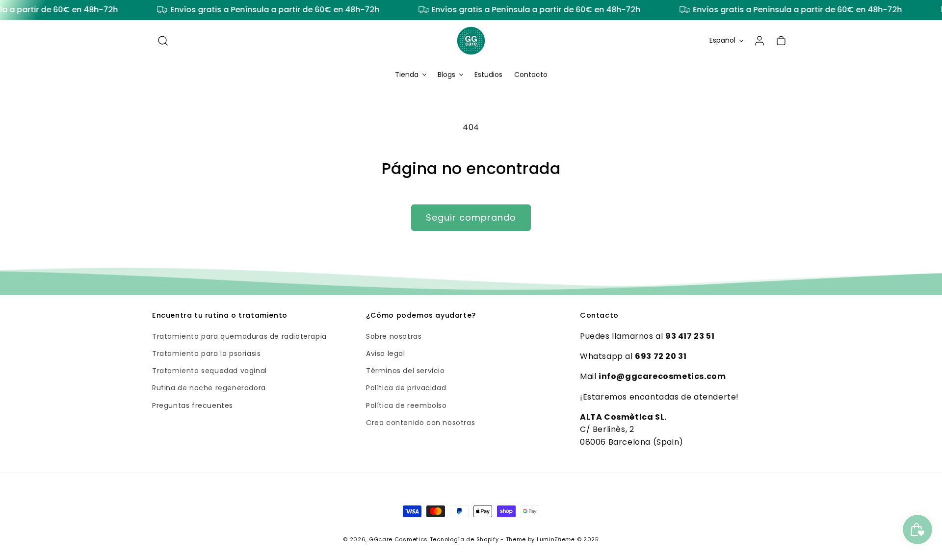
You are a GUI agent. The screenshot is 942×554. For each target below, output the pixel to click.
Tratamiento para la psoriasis (206, 353)
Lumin (556, 539)
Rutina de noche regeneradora (209, 388)
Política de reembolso (406, 405)
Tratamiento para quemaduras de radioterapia (239, 336)
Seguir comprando (471, 217)
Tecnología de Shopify (464, 539)
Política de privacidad (406, 388)
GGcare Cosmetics (398, 539)
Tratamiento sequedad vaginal (209, 371)
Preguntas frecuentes (192, 405)
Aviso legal (385, 353)
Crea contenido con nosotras (420, 423)
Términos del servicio (405, 371)
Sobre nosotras (393, 336)
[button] (163, 40)
